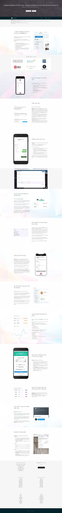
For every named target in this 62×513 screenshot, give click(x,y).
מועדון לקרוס (41, 483)
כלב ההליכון (41, 495)
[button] (31, 22)
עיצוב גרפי (20, 479)
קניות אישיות (20, 478)
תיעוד (20, 499)
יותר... (41, 503)
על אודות (21, 495)
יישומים (21, 503)
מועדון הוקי (41, 479)
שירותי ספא (41, 498)
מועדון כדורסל (41, 480)
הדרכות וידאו (20, 501)
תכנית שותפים (20, 497)
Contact (46, 18)
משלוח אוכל (41, 501)
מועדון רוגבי (41, 486)
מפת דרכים (20, 502)
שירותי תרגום (20, 486)
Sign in (49, 18)
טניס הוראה (20, 483)
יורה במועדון (41, 481)
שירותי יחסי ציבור (21, 480)
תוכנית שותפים (20, 498)
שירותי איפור (20, 481)
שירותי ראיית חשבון (20, 484)
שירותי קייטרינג (41, 502)
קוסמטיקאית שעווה (41, 497)
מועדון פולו (41, 484)
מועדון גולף (41, 478)
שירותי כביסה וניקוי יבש (41, 499)
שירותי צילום (20, 485)
